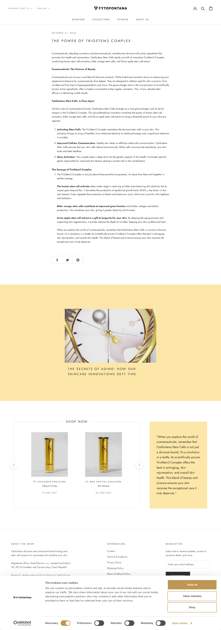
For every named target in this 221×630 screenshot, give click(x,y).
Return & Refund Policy (118, 574)
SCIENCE (123, 19)
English (42, 8)
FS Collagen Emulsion (49, 481)
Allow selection (192, 596)
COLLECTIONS (101, 19)
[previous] (14, 465)
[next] (139, 465)
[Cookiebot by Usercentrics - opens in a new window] (22, 623)
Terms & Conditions (117, 556)
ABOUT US (142, 19)
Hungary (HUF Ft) (19, 8)
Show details (180, 623)
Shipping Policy (115, 568)
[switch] (99, 623)
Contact (111, 551)
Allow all (192, 584)
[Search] (203, 8)
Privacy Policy (114, 562)
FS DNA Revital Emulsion (103, 481)
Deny (192, 607)
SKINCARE (78, 19)
